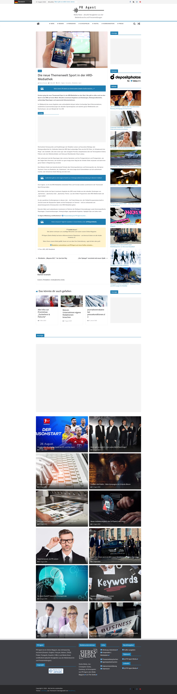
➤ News (51, 23)
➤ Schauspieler (84, 23)
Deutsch (21, 2)
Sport (80, 83)
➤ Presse (120, 23)
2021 (59, 83)
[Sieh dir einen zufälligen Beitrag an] (139, 23)
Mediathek (75, 83)
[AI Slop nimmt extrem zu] (62, 471)
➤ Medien (60, 23)
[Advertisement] (72, 129)
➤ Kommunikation (108, 23)
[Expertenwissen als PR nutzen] (62, 546)
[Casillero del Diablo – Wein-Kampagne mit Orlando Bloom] (115, 471)
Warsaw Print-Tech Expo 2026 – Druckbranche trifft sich (56, 521)
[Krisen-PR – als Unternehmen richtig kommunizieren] (62, 620)
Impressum (106, 668)
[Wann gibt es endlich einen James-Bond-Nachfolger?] (115, 434)
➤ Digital (95, 23)
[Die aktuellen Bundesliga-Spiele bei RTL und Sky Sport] (62, 434)
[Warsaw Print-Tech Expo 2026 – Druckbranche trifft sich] (62, 509)
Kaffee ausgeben (129, 650)
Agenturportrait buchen (109, 662)
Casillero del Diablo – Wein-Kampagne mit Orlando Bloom (111, 484)
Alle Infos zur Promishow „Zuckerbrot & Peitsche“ (44, 313)
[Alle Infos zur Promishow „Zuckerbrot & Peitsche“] (47, 297)
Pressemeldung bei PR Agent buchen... (75, 215)
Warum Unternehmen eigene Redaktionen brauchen (72, 313)
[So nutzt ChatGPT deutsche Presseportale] (62, 583)
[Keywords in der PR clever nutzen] (115, 583)
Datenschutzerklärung (109, 666)
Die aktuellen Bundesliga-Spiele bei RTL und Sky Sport (56, 447)
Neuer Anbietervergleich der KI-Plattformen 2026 (108, 521)
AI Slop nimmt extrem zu (46, 484)
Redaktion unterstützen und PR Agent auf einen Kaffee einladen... (72, 245)
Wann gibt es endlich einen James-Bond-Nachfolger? (109, 447)
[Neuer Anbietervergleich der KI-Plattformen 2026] (115, 509)
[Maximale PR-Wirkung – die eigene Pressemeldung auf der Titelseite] (115, 620)
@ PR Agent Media (130, 659)
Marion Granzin (43, 83)
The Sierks (92, 674)
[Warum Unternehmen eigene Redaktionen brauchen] (72, 297)
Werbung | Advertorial (109, 650)
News (40, 71)
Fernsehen (68, 83)
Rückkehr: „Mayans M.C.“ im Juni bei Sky (52, 258)
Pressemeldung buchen (110, 659)
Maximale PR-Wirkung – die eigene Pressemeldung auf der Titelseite (114, 633)
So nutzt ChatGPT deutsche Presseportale (52, 596)
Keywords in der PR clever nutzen (102, 596)
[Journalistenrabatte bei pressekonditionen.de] (97, 297)
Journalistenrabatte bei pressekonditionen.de (96, 313)
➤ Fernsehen (71, 23)
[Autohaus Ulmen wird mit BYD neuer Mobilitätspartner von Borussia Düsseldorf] (115, 546)
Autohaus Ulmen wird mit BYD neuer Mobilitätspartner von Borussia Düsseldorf (114, 558)
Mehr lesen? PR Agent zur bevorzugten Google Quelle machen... (73, 88)
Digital (63, 83)
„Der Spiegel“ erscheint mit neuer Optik (91, 258)
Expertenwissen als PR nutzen (47, 559)
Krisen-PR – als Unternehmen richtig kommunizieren (55, 633)
